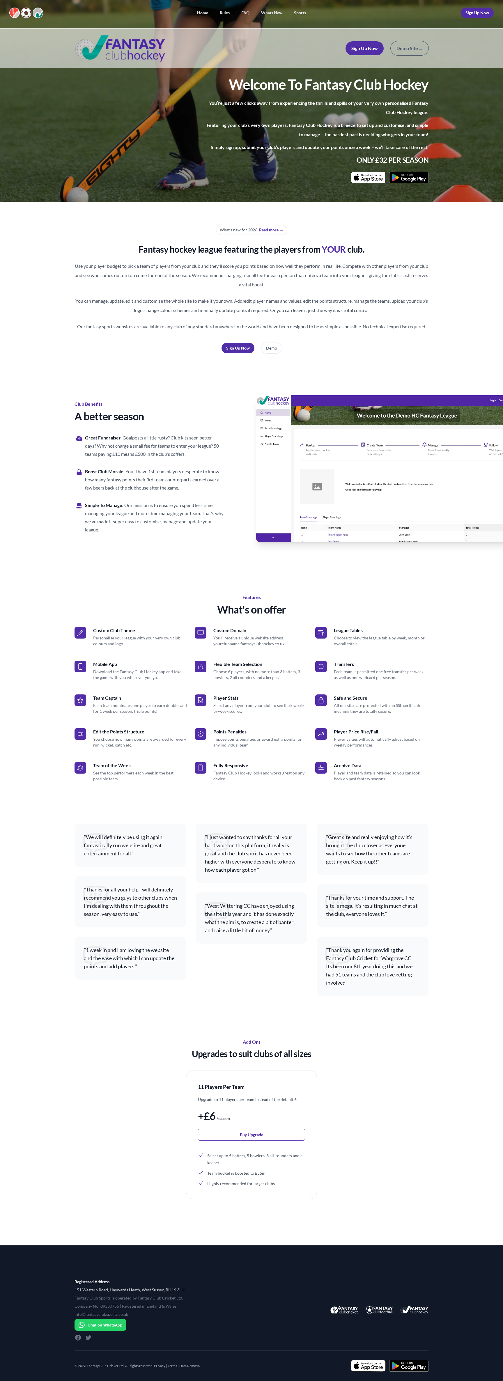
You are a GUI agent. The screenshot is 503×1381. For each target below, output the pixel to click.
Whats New (271, 12)
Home (202, 12)
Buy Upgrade (251, 1134)
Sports (300, 12)
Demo (271, 347)
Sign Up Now (477, 12)
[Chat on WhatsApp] (130, 1325)
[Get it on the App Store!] (368, 177)
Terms (172, 1366)
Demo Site (409, 48)
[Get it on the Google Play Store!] (408, 177)
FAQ (245, 12)
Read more (271, 229)
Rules (225, 12)
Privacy (159, 1366)
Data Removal (190, 1366)
